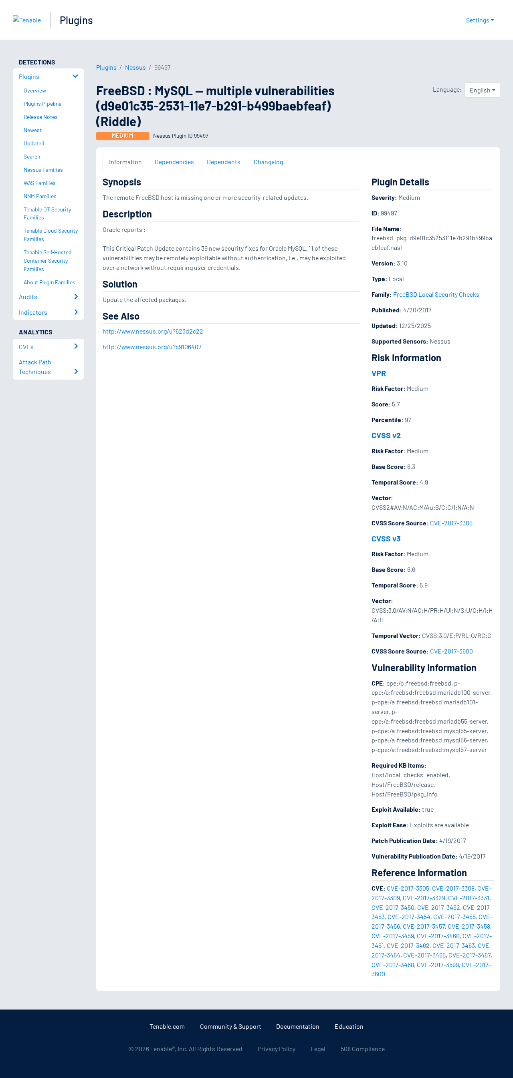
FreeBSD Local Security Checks (436, 294)
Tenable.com (167, 1026)
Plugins (76, 20)
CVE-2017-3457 (424, 926)
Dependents (223, 161)
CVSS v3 (386, 538)
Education (349, 1026)
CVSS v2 (386, 435)
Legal (318, 1048)
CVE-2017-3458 (469, 926)
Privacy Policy (276, 1048)
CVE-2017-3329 (424, 897)
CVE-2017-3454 (409, 916)
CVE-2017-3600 (451, 651)
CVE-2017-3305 (451, 523)
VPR (379, 373)
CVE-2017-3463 (453, 945)
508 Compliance (363, 1048)
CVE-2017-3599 (438, 964)
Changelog (268, 161)
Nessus (135, 67)
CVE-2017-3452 (438, 907)
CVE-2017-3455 (454, 916)
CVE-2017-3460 (438, 935)
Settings (477, 20)
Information (125, 161)
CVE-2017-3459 (393, 935)
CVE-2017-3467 (469, 955)
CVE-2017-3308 (453, 888)
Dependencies (174, 161)
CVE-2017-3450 (393, 907)
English (480, 90)
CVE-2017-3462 (408, 945)
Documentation (297, 1026)
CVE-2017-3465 (424, 955)
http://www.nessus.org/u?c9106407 (152, 346)
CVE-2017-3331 (468, 897)
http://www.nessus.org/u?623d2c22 (153, 331)
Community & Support (230, 1026)
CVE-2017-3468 (393, 964)
